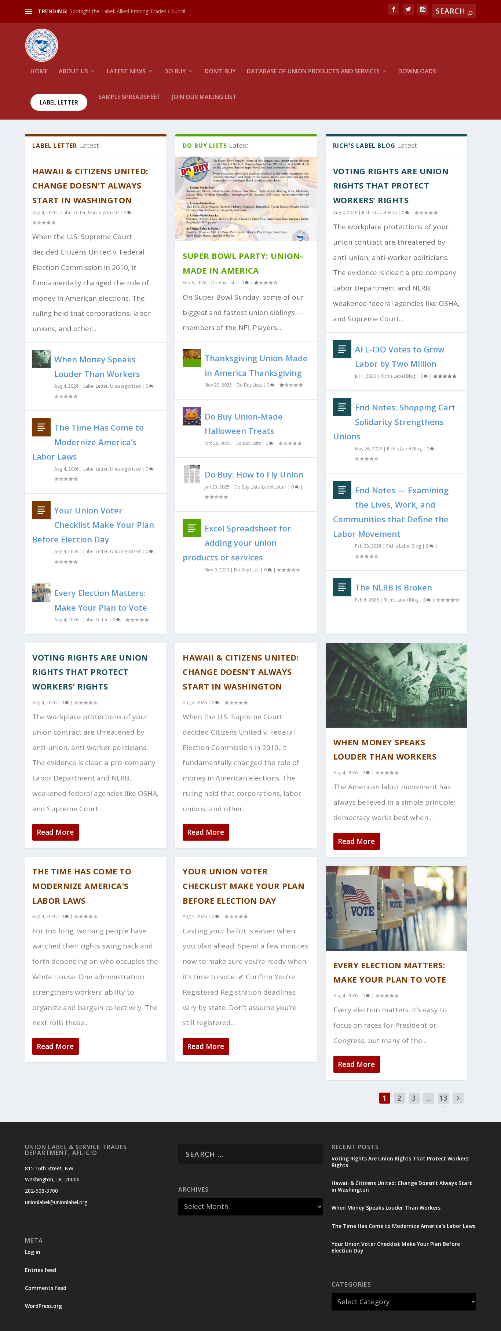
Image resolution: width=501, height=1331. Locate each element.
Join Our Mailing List (204, 97)
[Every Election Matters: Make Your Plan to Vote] (41, 593)
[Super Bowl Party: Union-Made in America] (246, 199)
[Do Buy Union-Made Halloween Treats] (192, 416)
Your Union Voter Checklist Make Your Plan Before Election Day (93, 525)
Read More (55, 832)
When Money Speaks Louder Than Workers (386, 1207)
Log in (32, 1251)
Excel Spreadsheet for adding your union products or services (237, 543)
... (429, 1098)
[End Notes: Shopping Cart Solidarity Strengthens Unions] (342, 407)
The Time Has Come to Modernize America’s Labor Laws (88, 442)
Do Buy (175, 71)
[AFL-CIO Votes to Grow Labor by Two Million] (342, 349)
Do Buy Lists (224, 282)
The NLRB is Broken (393, 587)
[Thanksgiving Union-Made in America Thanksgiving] (192, 358)
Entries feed (40, 1269)
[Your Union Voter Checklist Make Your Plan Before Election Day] (41, 510)
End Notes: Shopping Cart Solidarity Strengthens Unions (394, 422)
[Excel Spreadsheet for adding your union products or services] (192, 528)
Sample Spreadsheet (129, 97)
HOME (39, 71)
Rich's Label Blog (379, 212)
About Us (73, 71)
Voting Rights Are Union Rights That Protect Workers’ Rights (391, 185)
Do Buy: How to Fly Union (254, 474)
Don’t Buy (220, 71)
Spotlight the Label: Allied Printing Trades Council (127, 11)
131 (443, 1103)
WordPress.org (43, 1305)
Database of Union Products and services (313, 71)
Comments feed (45, 1287)
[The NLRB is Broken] (342, 587)
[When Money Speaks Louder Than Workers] (41, 359)
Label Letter (59, 102)
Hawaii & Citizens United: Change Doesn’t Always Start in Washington (90, 185)
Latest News (126, 71)
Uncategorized (103, 212)
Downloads (417, 71)
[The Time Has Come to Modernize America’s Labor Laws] (41, 427)
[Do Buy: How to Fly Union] (192, 474)
